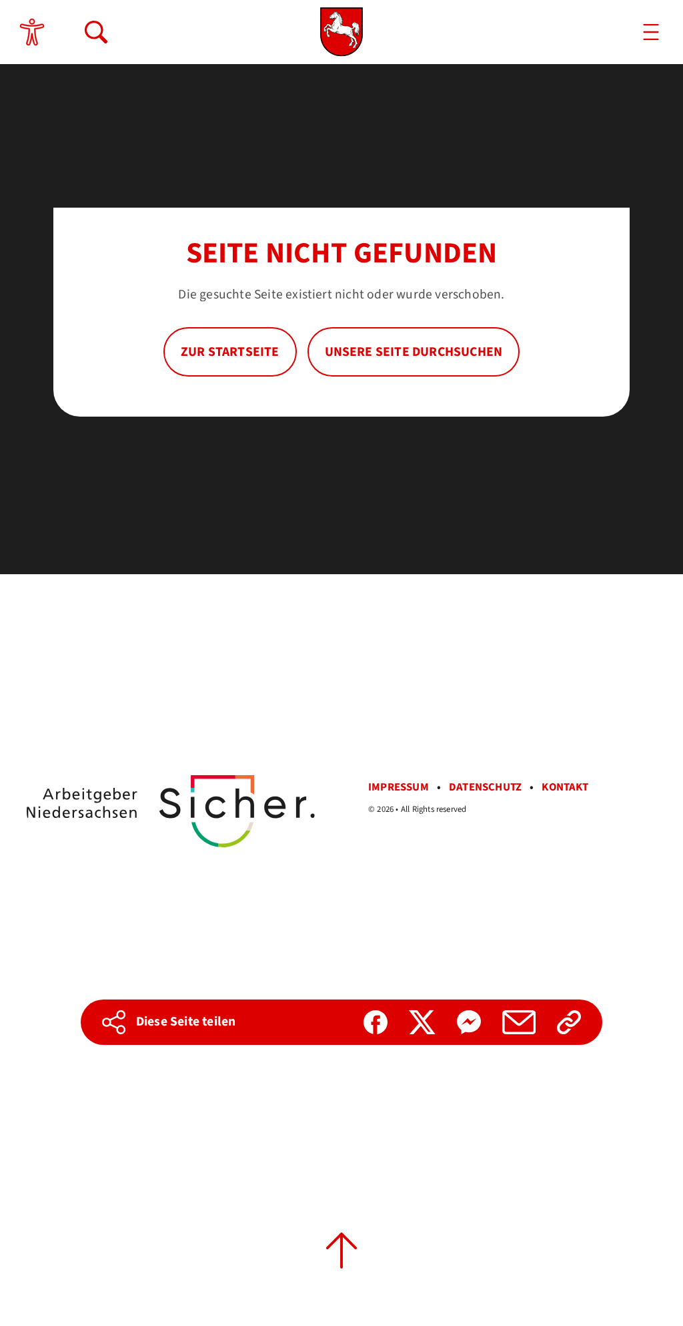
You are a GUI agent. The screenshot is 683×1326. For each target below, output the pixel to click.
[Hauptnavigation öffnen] (651, 32)
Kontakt (565, 787)
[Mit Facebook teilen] (376, 1022)
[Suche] (96, 32)
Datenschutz (485, 787)
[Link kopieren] (569, 1022)
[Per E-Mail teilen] (519, 1022)
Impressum (398, 787)
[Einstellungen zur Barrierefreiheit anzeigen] (32, 32)
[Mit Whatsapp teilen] (469, 1022)
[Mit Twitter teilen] (422, 1022)
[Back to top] (341, 1250)
